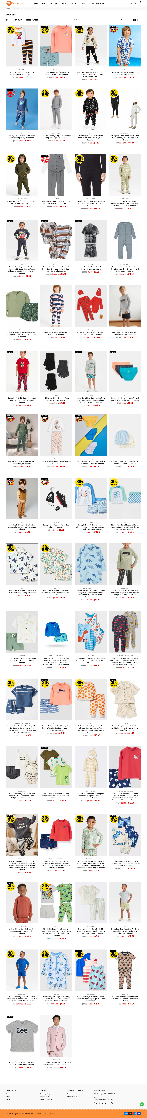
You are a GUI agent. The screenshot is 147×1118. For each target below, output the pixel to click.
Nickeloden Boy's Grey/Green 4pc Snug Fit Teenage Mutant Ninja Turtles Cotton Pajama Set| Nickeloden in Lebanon (56, 932)
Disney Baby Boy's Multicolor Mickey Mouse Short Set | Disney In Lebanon (22, 592)
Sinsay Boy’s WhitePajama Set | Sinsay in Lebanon (56, 462)
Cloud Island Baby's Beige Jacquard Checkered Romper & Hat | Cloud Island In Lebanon (90, 796)
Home (36, 3)
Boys (64, 3)
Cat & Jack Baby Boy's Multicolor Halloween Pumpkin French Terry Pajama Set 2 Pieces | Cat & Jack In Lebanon (90, 729)
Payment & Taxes (73, 1097)
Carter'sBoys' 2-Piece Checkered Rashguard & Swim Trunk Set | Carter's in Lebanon (22, 334)
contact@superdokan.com (103, 1099)
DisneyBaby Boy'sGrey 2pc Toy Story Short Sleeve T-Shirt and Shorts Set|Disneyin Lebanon (125, 931)
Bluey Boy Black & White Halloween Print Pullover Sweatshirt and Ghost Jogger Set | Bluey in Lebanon (90, 74)
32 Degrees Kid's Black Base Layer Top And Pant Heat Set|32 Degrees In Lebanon (90, 203)
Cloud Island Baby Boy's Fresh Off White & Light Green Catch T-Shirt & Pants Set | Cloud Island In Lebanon (90, 931)
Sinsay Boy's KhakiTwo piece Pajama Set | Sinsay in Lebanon (22, 462)
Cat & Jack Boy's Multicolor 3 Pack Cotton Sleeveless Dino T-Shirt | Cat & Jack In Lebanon (56, 796)
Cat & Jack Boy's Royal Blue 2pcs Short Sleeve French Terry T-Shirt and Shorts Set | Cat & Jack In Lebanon (22, 999)
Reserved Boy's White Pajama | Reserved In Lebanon (56, 333)
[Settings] (135, 3)
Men (44, 3)
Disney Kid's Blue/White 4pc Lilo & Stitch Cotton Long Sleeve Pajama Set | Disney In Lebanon (125, 863)
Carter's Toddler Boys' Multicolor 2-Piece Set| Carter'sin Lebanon (56, 73)
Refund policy (45, 1094)
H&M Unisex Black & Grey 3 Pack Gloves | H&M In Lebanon (56, 399)
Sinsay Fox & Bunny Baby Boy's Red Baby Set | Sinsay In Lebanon (90, 333)
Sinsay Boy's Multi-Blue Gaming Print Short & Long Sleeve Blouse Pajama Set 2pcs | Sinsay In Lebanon (91, 400)
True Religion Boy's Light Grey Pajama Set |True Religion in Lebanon (56, 137)
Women (54, 3)
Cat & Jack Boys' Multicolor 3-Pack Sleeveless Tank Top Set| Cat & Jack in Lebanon (91, 999)
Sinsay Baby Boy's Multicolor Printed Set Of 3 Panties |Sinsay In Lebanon (125, 399)
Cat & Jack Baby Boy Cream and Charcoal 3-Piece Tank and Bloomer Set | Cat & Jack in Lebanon (22, 796)
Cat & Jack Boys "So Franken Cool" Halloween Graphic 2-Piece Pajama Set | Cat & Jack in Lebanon (125, 593)
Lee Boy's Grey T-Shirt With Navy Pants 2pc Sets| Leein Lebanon (22, 1063)
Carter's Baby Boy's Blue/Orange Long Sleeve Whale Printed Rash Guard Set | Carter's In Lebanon (56, 728)
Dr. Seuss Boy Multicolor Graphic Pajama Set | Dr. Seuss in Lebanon (22, 73)
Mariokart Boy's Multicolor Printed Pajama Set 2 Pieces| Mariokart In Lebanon (125, 999)
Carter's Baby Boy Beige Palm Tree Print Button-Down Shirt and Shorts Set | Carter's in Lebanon (125, 728)
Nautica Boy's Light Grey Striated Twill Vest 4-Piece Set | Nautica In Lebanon (56, 202)
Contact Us (71, 1094)
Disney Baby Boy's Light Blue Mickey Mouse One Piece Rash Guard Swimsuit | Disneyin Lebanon (56, 999)
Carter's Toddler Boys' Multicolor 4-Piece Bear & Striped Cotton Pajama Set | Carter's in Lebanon (56, 269)
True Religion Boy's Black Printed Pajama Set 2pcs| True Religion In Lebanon (91, 138)
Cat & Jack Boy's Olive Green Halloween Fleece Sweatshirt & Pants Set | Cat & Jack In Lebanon (125, 203)
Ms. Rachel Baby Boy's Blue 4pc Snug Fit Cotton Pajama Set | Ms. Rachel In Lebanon (90, 660)
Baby (83, 3)
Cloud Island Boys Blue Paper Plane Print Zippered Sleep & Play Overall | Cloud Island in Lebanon (125, 269)
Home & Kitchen (97, 3)
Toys (111, 3)
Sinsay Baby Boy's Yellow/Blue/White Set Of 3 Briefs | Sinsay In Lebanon (91, 462)
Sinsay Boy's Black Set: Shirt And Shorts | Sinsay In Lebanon (90, 268)
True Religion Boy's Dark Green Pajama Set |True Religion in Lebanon (22, 202)
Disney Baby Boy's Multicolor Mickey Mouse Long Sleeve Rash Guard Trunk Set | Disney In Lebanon (125, 527)
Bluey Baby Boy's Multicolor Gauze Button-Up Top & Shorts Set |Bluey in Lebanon (56, 593)
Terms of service (46, 1099)
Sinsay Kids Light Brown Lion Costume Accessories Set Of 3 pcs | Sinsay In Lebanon (22, 527)
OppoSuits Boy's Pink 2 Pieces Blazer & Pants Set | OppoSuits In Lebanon (56, 1063)
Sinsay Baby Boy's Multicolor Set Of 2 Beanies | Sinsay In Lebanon (125, 462)
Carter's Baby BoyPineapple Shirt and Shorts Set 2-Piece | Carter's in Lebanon (22, 660)
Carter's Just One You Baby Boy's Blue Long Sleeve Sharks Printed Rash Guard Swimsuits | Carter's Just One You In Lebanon (90, 594)
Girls (74, 3)
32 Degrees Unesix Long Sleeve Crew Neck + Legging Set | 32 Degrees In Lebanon (125, 138)
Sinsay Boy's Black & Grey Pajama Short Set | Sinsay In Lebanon (125, 333)
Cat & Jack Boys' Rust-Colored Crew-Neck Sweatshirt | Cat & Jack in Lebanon (21, 931)
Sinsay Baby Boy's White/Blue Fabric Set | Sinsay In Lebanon (125, 73)
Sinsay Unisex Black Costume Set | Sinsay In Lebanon (56, 526)
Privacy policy (45, 1097)
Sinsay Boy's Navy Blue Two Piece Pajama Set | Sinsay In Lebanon (22, 137)
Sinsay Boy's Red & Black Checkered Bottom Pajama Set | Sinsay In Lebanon (22, 400)
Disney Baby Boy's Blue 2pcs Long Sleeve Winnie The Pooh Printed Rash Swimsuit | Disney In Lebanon (90, 527)
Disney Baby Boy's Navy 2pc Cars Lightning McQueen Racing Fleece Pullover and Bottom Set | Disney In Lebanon (22, 270)
